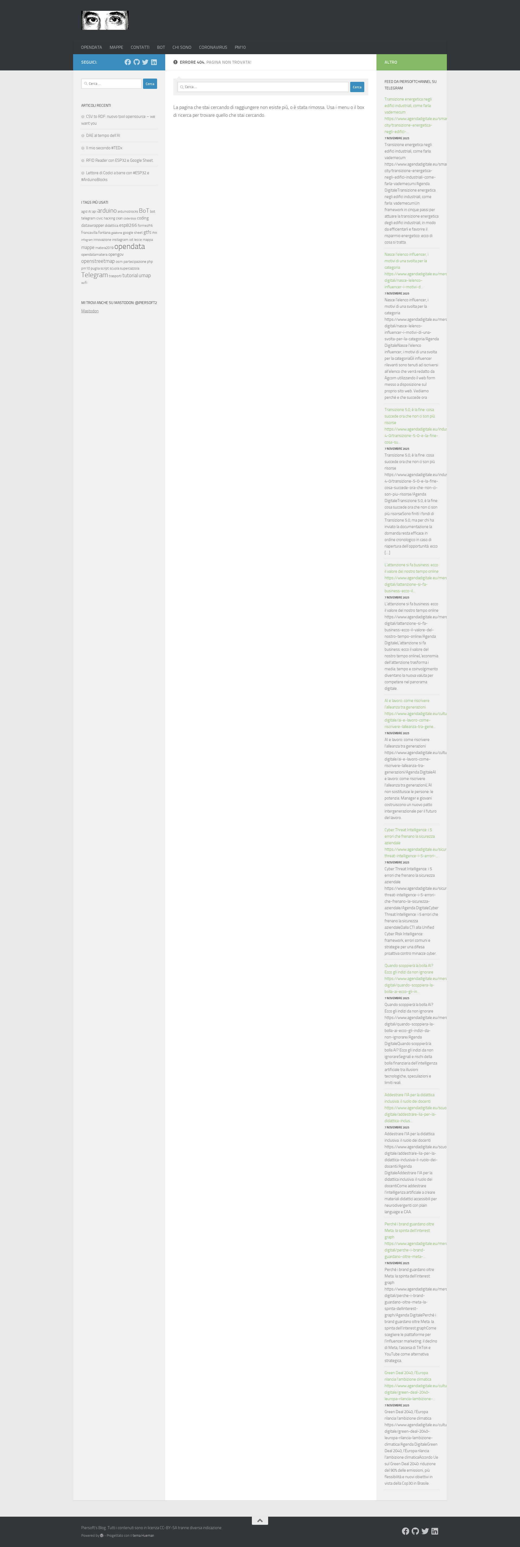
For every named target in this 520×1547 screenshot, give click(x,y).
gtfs (147, 232)
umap (145, 275)
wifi (84, 282)
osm (119, 261)
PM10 (240, 47)
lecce (138, 240)
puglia (95, 268)
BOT (161, 47)
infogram (87, 240)
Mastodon (90, 311)
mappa (148, 240)
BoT (144, 210)
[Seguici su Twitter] (145, 62)
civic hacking (105, 218)
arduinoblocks (128, 211)
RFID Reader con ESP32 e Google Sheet (119, 160)
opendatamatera (94, 254)
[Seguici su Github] (136, 62)
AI (89, 211)
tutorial (130, 275)
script (104, 268)
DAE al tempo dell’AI (103, 135)
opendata (129, 246)
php (150, 261)
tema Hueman (143, 1535)
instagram (120, 239)
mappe (88, 247)
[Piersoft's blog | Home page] (105, 20)
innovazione (102, 240)
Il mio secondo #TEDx (104, 147)
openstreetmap (98, 261)
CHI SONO (182, 47)
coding (143, 218)
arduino (107, 210)
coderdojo (129, 218)
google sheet (133, 233)
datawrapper (92, 225)
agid (84, 211)
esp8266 (128, 225)
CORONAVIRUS (213, 47)
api (94, 211)
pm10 (85, 268)
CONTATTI (140, 47)
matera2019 (104, 248)
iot (131, 239)
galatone (116, 233)
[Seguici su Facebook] (128, 62)
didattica (111, 225)
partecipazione (134, 261)
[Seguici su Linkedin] (154, 62)
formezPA (145, 226)
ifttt (154, 233)
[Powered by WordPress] (101, 1535)
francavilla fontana (95, 232)
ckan (119, 218)
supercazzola (129, 268)
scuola (114, 268)
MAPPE (116, 47)
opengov (116, 254)
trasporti (115, 276)
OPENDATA (91, 47)
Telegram (94, 275)
